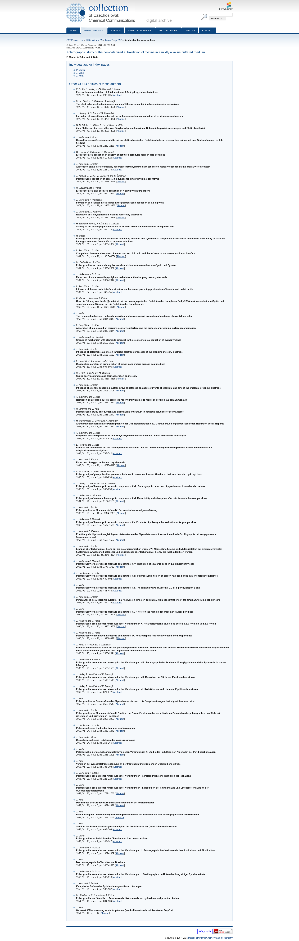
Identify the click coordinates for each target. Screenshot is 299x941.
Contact (207, 30)
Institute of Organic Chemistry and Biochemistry (210, 938)
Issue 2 (109, 40)
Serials (116, 30)
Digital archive (93, 30)
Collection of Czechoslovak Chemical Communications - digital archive (104, 3)
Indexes (190, 30)
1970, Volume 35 (94, 40)
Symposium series (139, 30)
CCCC (69, 40)
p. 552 (118, 40)
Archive (79, 40)
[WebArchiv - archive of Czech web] (205, 934)
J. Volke (80, 73)
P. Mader (80, 70)
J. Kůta (79, 75)
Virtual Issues (168, 30)
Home (73, 30)
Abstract (117, 95)
